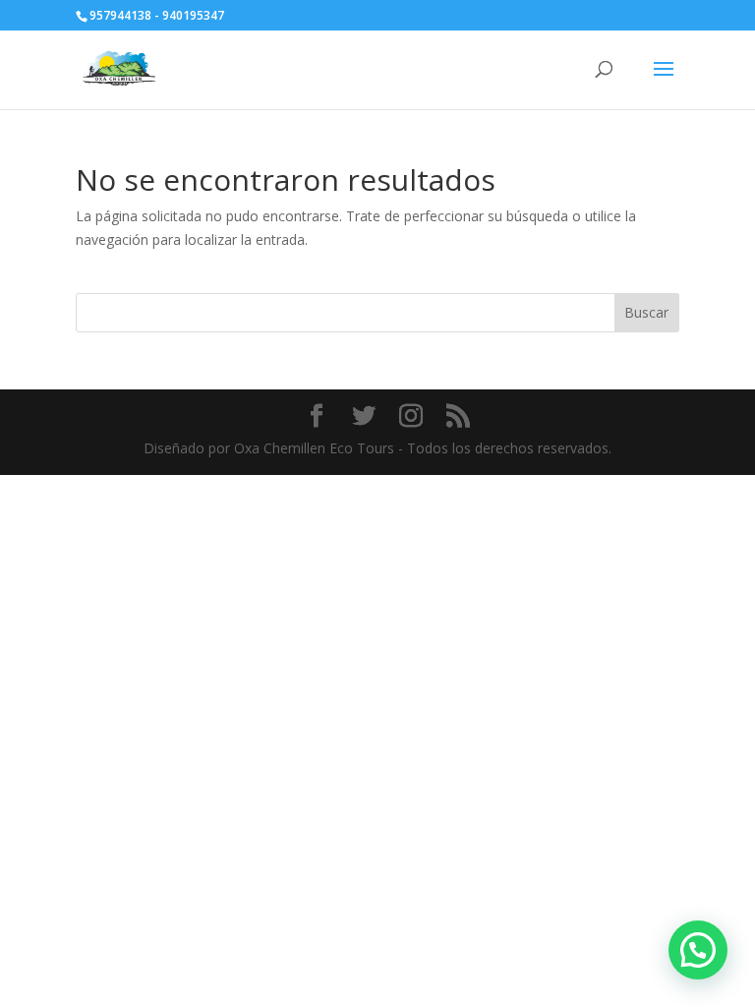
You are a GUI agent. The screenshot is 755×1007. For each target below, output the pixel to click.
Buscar (646, 312)
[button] (697, 949)
